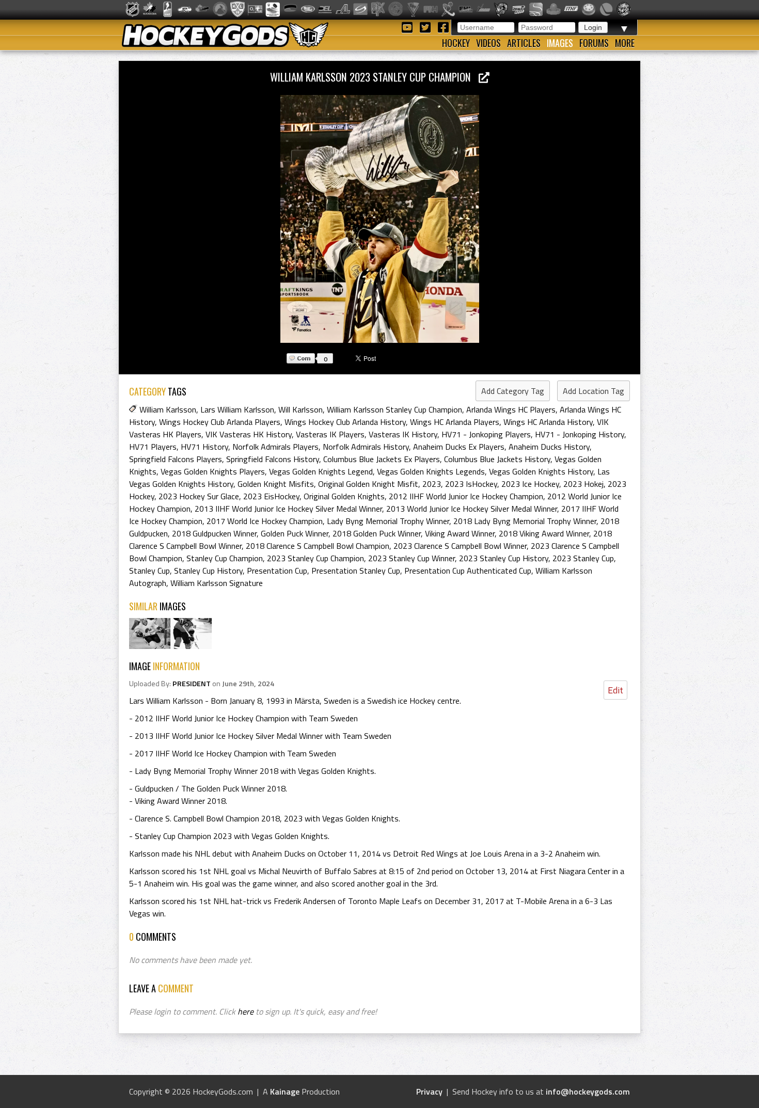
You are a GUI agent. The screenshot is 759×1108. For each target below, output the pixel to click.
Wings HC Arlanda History (548, 422)
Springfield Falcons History (272, 459)
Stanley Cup (149, 570)
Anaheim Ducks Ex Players (458, 446)
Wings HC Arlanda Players (454, 422)
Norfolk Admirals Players (275, 446)
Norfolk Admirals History (366, 446)
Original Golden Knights (344, 496)
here (246, 1011)
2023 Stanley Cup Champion (315, 558)
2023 (431, 484)
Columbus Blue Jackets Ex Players (381, 459)
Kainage (284, 1091)
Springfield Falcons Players (175, 459)
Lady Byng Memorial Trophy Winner (388, 521)
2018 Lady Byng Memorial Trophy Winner (524, 521)
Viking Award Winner (460, 533)
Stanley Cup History (208, 570)
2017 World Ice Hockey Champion (265, 521)
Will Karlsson (300, 409)
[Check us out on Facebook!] (443, 27)
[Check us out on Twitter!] (427, 27)
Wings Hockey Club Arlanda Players (219, 422)
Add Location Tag (593, 391)
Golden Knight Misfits (276, 484)
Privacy (429, 1091)
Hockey (456, 43)
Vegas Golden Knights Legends (431, 471)
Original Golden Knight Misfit (368, 484)
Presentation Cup (277, 570)
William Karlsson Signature (216, 583)
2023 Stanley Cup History (503, 558)
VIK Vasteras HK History (248, 434)
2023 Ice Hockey (530, 484)
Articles (524, 43)
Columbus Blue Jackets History (497, 459)
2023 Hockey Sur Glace (199, 496)
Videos (488, 43)
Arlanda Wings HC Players (511, 409)
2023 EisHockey (271, 496)
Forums (594, 43)
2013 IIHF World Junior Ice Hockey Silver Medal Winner (288, 508)
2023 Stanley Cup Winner (411, 558)
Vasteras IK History (403, 434)
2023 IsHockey (471, 484)
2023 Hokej (583, 484)
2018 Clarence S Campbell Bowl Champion (317, 546)
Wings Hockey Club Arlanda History (345, 422)
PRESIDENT (191, 683)
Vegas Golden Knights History (541, 471)
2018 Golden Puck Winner (377, 533)
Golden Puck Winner (294, 533)
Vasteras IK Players (330, 434)
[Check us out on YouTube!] (409, 27)
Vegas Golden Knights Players (213, 471)
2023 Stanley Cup (583, 558)
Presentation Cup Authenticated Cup (467, 570)
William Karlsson (167, 409)
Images (560, 43)
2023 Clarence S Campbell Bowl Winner (460, 546)
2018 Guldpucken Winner (214, 533)
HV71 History (204, 446)
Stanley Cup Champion (224, 558)
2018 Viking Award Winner (544, 533)
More (625, 43)
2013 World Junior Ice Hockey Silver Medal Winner (471, 508)
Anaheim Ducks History (549, 446)
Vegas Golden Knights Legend (321, 471)
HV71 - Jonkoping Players (486, 434)
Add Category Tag (512, 391)
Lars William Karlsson (237, 409)
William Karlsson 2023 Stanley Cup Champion (374, 77)
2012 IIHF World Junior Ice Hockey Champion (466, 496)
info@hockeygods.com (588, 1091)
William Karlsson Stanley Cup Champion (394, 409)
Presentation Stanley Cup (355, 570)
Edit (615, 690)
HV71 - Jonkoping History (579, 434)
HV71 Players (153, 446)
